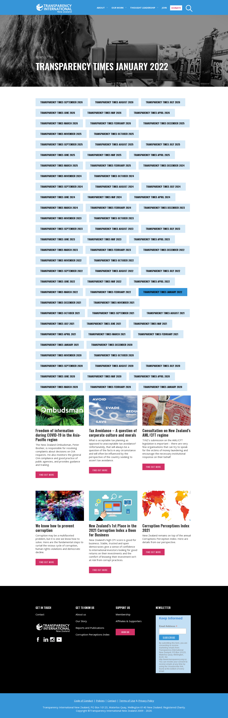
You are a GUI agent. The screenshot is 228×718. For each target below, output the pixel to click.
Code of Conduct (83, 700)
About (101, 7)
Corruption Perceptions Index (92, 634)
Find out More (46, 474)
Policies (100, 700)
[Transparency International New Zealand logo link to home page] (54, 6)
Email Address (168, 626)
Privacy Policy (146, 700)
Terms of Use (127, 700)
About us (81, 614)
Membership (123, 614)
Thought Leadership (142, 7)
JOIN (164, 7)
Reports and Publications (90, 627)
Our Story (81, 621)
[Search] (187, 8)
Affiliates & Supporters (129, 621)
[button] (102, 7)
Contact (40, 614)
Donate (176, 7)
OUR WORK (117, 7)
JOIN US (125, 632)
